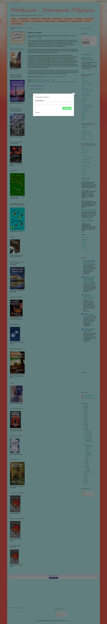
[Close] (73, 94)
